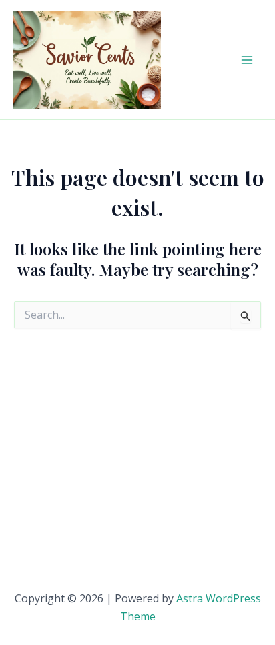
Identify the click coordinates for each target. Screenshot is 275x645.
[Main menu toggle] (247, 60)
